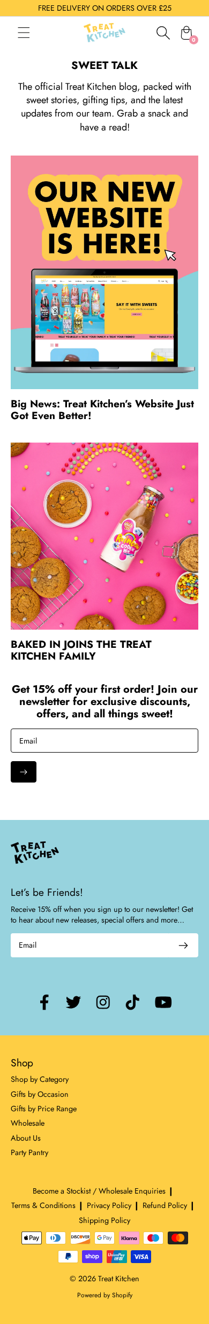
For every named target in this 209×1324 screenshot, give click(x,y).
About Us (26, 1138)
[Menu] (34, 32)
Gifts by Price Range (44, 1108)
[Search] (163, 32)
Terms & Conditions (43, 1205)
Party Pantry (29, 1152)
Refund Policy (165, 1205)
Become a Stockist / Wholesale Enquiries (99, 1191)
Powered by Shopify (104, 1295)
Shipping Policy (104, 1220)
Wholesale (27, 1123)
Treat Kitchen (118, 1278)
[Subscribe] (23, 772)
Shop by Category (40, 1079)
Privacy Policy (109, 1205)
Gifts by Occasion (40, 1094)
